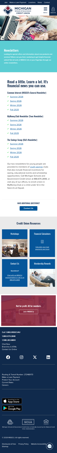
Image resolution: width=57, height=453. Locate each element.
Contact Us (28, 208)
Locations (32, 2)
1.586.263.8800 (9, 340)
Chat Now (6, 344)
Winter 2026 (16, 105)
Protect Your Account (10, 380)
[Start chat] (49, 446)
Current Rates (7, 382)
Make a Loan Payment (18, 2)
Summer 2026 (16, 97)
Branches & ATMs (9, 347)
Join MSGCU (28, 312)
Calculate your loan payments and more (42, 248)
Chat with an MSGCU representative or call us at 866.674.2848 (14, 277)
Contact (47, 2)
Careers (5, 385)
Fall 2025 (14, 109)
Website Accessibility (38, 444)
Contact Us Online (9, 349)
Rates (40, 2)
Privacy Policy (23, 444)
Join (5, 2)
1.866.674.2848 (8, 336)
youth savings (36, 167)
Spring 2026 (15, 101)
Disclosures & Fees (9, 444)
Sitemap (5, 446)
